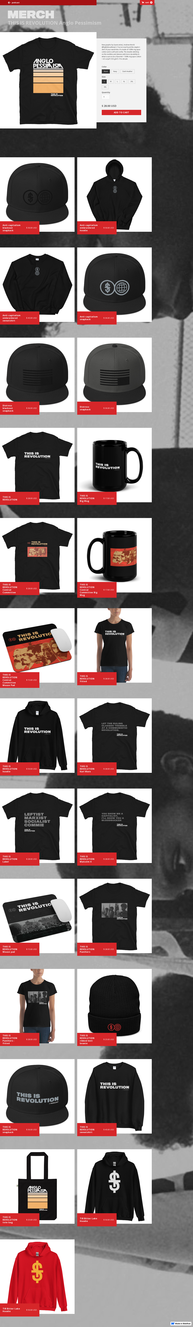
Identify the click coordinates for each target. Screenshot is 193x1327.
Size (104, 76)
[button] (147, 2)
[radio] (106, 71)
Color (104, 66)
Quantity (106, 92)
